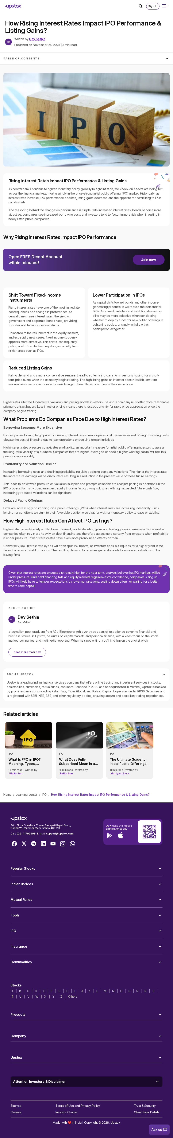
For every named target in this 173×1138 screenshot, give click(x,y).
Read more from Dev (27, 652)
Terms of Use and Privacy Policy (77, 1105)
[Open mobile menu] (165, 6)
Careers (16, 1112)
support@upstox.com (59, 833)
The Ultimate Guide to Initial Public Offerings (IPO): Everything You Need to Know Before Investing (128, 761)
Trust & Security (144, 1105)
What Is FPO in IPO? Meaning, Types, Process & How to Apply (28, 761)
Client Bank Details (146, 1112)
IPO (44, 794)
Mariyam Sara (120, 773)
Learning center (26, 794)
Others (72, 996)
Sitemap (16, 1105)
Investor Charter (66, 1112)
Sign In (152, 6)
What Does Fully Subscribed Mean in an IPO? (78, 761)
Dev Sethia (37, 39)
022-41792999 (25, 833)
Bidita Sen (15, 773)
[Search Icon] (142, 6)
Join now (148, 260)
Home (7, 794)
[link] (28, 750)
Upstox (115, 1122)
